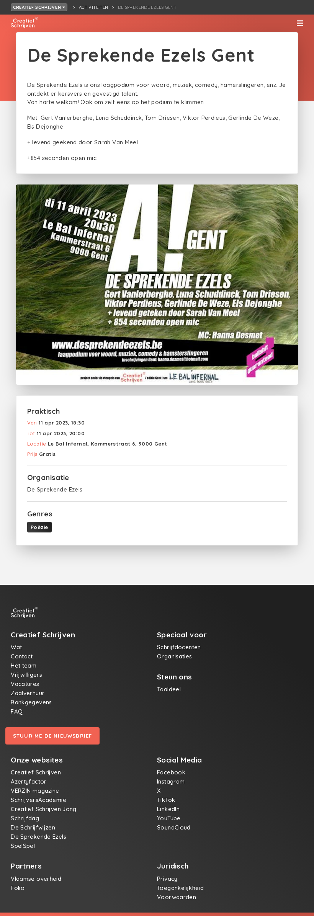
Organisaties (174, 656)
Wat (16, 647)
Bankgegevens (31, 702)
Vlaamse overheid (36, 878)
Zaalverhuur (27, 693)
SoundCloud (174, 827)
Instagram (171, 781)
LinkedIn (168, 809)
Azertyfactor (29, 781)
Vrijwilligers (26, 674)
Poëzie (39, 527)
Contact (22, 656)
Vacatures (25, 683)
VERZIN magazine (35, 790)
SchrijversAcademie (38, 799)
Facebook (171, 772)
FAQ (17, 711)
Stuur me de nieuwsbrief (52, 736)
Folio (18, 888)
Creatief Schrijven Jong (44, 809)
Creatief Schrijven (38, 7)
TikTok (166, 799)
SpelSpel (23, 845)
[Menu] (300, 23)
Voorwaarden (176, 897)
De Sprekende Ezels (38, 836)
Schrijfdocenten (179, 647)
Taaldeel (169, 689)
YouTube (169, 818)
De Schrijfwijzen (33, 827)
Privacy (167, 878)
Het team (23, 665)
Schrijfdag (25, 818)
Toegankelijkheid (180, 888)
